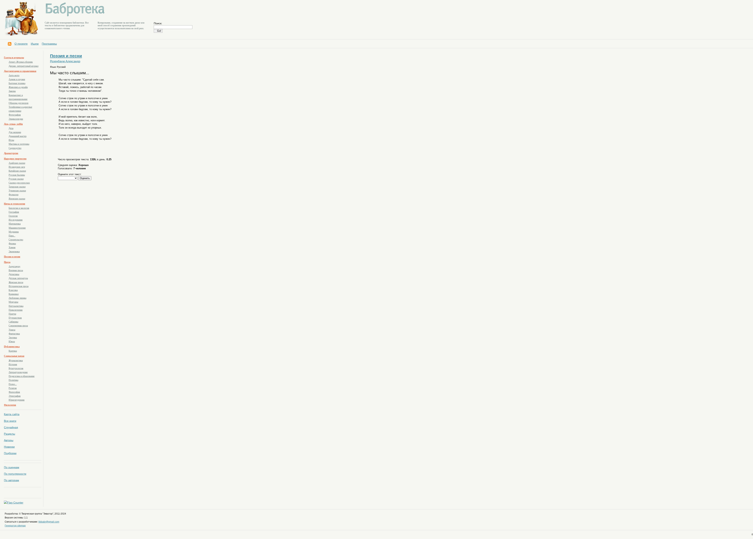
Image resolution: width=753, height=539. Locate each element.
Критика (13, 351)
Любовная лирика (17, 298)
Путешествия (15, 318)
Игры (11, 140)
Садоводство (15, 148)
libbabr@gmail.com (48, 522)
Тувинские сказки (17, 190)
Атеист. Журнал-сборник (21, 62)
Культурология (16, 368)
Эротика (13, 337)
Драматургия (11, 153)
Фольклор (13, 194)
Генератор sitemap (15, 526)
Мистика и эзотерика (19, 144)
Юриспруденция (17, 400)
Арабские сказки (17, 163)
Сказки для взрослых (19, 183)
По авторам (11, 480)
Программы (49, 43)
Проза (7, 262)
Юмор (12, 341)
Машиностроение (17, 228)
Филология (10, 405)
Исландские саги (17, 167)
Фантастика (14, 333)
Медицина (14, 232)
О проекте (21, 43)
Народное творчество (15, 159)
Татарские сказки (17, 187)
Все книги (10, 420)
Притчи (12, 314)
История (13, 364)
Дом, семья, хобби (13, 124)
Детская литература (18, 278)
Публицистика (12, 346)
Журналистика (16, 360)
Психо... (13, 384)
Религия (13, 388)
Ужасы (12, 330)
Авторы (8, 440)
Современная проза (18, 325)
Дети (11, 128)
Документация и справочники (20, 71)
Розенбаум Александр (65, 61)
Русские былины (17, 175)
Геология (13, 216)
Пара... (12, 236)
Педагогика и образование (22, 376)
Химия (12, 247)
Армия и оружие (17, 79)
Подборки (10, 453)
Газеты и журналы (14, 57)
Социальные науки (14, 356)
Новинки (9, 446)
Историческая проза (18, 286)
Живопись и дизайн (18, 87)
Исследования (16, 220)
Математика (15, 224)
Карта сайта (11, 414)
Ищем (35, 43)
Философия (14, 392)
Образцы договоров (18, 103)
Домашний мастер (17, 136)
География (14, 212)
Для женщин (15, 132)
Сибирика (13, 322)
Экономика (14, 251)
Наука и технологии (14, 204)
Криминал (14, 294)
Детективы (14, 274)
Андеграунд (14, 266)
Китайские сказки (17, 171)
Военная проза (16, 270)
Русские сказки (16, 179)
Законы (12, 91)
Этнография (15, 396)
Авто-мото (14, 75)
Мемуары (13, 302)
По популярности (15, 473)
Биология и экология (19, 208)
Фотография (15, 115)
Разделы (9, 433)
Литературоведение (18, 372)
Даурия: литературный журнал (23, 66)
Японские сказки (17, 198)
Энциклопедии (16, 119)
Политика (13, 380)
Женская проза (16, 282)
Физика (12, 243)
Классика (13, 290)
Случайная (11, 427)
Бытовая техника (17, 83)
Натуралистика (16, 306)
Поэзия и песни (12, 256)
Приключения (16, 310)
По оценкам (11, 467)
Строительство (16, 239)
